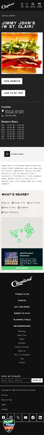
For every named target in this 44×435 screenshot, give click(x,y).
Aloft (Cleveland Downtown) (26, 254)
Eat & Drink (35, 203)
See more (22, 268)
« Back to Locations (8, 15)
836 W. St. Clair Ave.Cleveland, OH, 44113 (14, 111)
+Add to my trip (13, 93)
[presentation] (23, 153)
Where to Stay (9, 207)
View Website (11, 81)
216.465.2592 (10, 115)
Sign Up (37, 380)
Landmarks (24, 207)
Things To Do (19, 203)
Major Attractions (11, 212)
